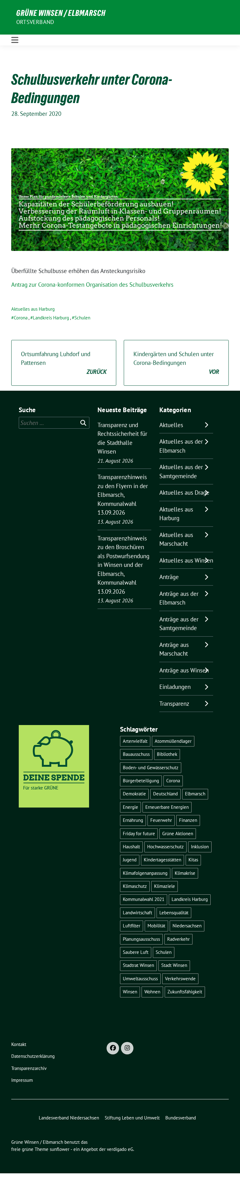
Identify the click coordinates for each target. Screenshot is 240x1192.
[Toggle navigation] (15, 40)
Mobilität (156, 926)
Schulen (82, 318)
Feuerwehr (161, 820)
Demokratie (134, 794)
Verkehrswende (180, 979)
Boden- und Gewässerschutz (150, 767)
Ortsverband (35, 22)
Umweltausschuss (140, 979)
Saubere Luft (135, 952)
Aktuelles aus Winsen (186, 560)
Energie (130, 807)
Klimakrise (185, 873)
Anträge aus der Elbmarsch (178, 598)
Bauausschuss (136, 754)
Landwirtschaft (137, 913)
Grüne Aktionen (177, 833)
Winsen (130, 992)
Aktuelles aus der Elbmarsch (181, 446)
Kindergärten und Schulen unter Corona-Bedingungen (176, 362)
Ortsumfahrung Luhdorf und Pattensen (64, 362)
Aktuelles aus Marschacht (176, 539)
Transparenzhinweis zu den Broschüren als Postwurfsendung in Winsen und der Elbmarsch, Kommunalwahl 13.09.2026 (123, 565)
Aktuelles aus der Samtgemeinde (181, 471)
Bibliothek (167, 754)
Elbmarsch (195, 794)
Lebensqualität (173, 913)
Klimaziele (164, 886)
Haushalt (131, 847)
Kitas (193, 860)
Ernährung (133, 820)
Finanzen (188, 820)
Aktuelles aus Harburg (33, 309)
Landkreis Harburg (51, 318)
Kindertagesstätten (162, 860)
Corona (21, 318)
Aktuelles (171, 425)
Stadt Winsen (174, 965)
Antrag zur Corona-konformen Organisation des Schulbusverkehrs (92, 284)
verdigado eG (120, 1149)
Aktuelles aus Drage (184, 492)
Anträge (169, 577)
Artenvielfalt (135, 741)
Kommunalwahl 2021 (143, 899)
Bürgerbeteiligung (141, 781)
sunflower (59, 1149)
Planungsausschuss (141, 939)
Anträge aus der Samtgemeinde (178, 623)
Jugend (130, 860)
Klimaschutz (135, 886)
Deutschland (165, 794)
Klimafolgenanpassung (145, 873)
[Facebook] (113, 1048)
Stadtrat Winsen (138, 965)
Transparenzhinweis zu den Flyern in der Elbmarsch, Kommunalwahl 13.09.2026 (123, 494)
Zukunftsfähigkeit (185, 992)
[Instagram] (127, 1048)
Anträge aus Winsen (184, 670)
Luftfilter (131, 926)
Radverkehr (178, 939)
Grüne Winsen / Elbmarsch (61, 13)
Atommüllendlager (173, 741)
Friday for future (139, 833)
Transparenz (174, 703)
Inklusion (200, 847)
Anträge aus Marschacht (174, 649)
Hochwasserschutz (165, 847)
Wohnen (152, 992)
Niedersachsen (187, 926)
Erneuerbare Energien (167, 807)
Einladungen (175, 686)
